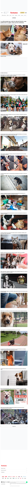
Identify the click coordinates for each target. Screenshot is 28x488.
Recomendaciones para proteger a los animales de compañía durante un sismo (10, 56)
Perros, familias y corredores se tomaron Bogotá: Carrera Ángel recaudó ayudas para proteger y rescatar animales (14, 95)
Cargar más (14, 426)
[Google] (1, 482)
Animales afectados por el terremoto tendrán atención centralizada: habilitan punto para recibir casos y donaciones (14, 233)
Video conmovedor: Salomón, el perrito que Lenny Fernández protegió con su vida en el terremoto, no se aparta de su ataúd (14, 272)
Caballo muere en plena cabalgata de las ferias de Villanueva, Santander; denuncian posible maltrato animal (14, 114)
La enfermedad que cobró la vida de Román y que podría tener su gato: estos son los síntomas (13, 22)
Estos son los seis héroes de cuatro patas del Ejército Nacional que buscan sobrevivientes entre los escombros (12, 408)
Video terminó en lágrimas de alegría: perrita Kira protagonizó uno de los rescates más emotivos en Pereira (13, 154)
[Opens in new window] (3, 482)
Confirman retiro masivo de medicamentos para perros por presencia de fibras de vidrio (13, 369)
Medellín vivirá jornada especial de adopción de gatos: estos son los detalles (13, 252)
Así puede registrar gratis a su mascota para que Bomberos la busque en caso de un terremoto (14, 174)
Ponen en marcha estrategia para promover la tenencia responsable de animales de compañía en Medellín (14, 213)
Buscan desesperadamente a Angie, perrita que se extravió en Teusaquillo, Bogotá (13, 388)
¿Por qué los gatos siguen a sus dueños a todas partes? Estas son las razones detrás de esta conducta (14, 291)
